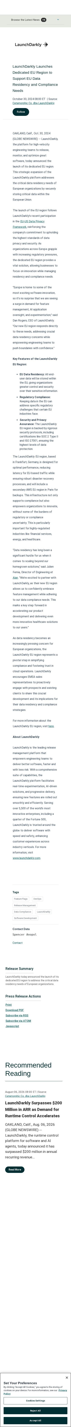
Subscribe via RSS (17, 1015)
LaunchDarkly (43, 911)
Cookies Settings (35, 1400)
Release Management (25, 905)
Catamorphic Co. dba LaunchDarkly (33, 103)
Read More (15, 1169)
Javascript (12, 1026)
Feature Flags (21, 899)
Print (9, 1004)
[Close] (67, 1377)
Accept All (35, 1420)
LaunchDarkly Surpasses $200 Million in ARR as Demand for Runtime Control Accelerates (33, 1109)
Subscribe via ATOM (18, 1021)
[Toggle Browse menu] (58, 19)
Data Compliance (22, 911)
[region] (35, 1400)
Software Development (25, 918)
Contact (18, 942)
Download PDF (15, 1010)
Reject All (35, 1410)
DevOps (37, 899)
